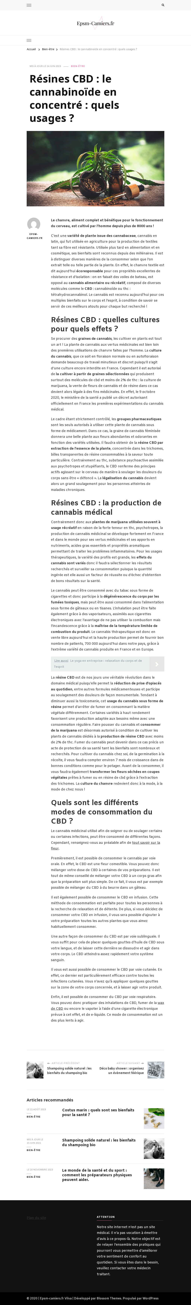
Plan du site (36, 1218)
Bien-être (78, 66)
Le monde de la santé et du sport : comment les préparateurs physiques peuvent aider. (97, 1175)
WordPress (151, 1299)
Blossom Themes (109, 1299)
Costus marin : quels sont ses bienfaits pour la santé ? (98, 1113)
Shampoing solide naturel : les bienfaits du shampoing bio (99, 1143)
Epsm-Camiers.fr (34, 236)
